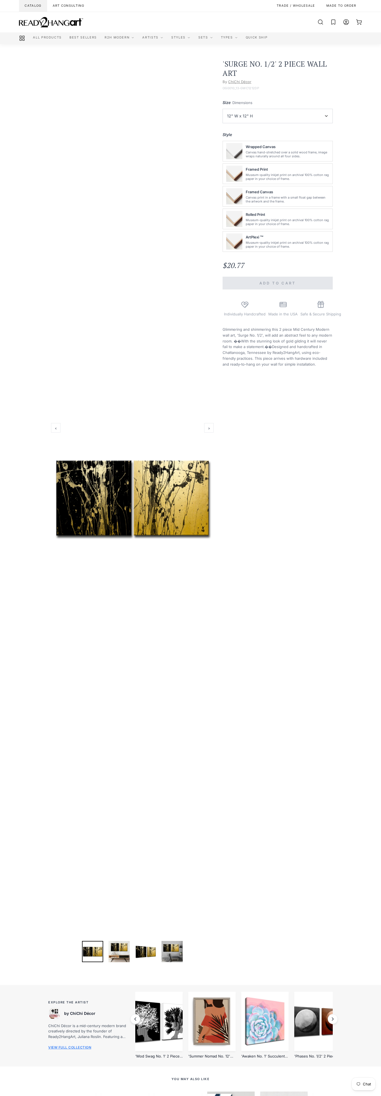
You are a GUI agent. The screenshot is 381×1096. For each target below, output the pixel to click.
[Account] (346, 22)
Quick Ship (257, 37)
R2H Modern (117, 37)
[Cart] (359, 22)
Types (227, 37)
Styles (178, 37)
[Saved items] (333, 22)
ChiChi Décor (239, 81)
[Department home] (22, 38)
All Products (47, 37)
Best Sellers (83, 37)
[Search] (320, 22)
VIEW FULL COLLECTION (69, 1047)
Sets (203, 37)
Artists (150, 37)
